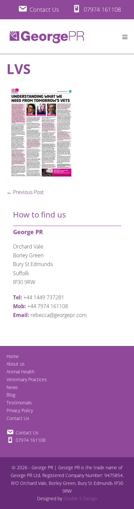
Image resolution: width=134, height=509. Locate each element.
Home (13, 356)
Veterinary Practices (27, 379)
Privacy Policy (20, 410)
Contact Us (18, 418)
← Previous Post (25, 192)
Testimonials (19, 402)
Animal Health (20, 371)
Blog (11, 395)
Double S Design (80, 498)
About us (16, 364)
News (12, 387)
